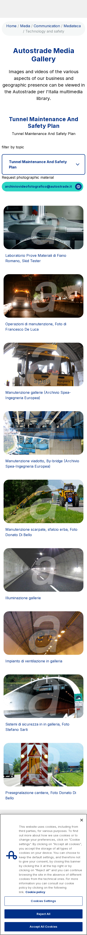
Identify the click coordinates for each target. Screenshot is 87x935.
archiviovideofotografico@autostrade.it (38, 186)
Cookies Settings (43, 901)
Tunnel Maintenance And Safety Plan (38, 164)
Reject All (43, 914)
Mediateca (72, 26)
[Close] (82, 820)
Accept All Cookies (43, 926)
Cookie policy (35, 892)
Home (11, 26)
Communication (47, 26)
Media (25, 26)
